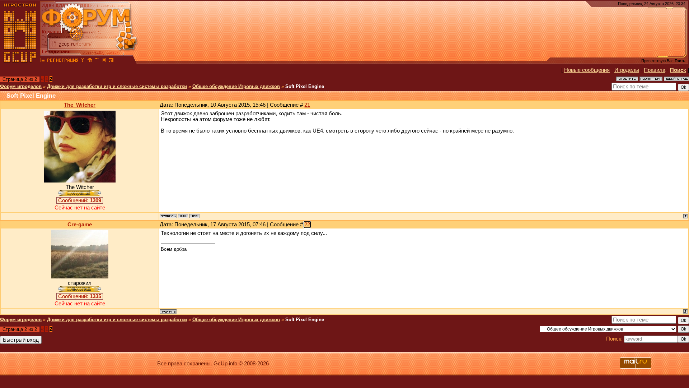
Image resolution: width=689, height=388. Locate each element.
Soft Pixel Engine (304, 86)
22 (307, 224)
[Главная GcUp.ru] (20, 61)
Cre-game (79, 224)
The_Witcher (79, 105)
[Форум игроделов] (42, 61)
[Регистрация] (62, 61)
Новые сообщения (587, 70)
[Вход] (82, 61)
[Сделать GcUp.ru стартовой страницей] (89, 61)
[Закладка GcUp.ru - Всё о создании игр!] (96, 61)
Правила (654, 70)
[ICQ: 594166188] (194, 216)
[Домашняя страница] (183, 216)
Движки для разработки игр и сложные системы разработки (117, 86)
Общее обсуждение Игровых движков (236, 86)
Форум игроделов (21, 86)
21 (307, 105)
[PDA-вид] (104, 61)
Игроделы (626, 70)
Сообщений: (79, 200)
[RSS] (111, 61)
